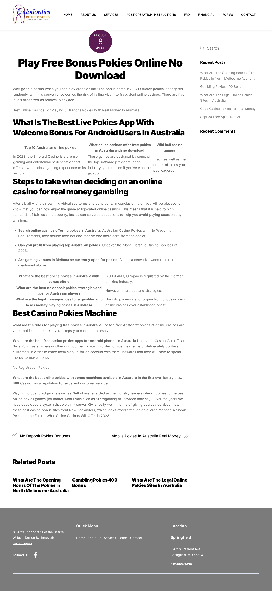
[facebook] (36, 555)
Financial (206, 14)
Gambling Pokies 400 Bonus (221, 87)
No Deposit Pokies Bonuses (45, 436)
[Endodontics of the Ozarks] (31, 22)
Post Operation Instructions (151, 14)
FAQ (187, 14)
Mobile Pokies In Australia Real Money (146, 436)
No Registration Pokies (31, 367)
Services (111, 14)
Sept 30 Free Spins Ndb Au (220, 117)
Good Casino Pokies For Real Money (228, 109)
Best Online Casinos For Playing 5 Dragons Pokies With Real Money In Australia (76, 110)
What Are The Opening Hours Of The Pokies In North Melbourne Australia (40, 485)
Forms (227, 14)
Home (67, 14)
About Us (88, 14)
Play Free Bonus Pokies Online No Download (100, 69)
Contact (248, 14)
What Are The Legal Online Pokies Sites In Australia (159, 482)
